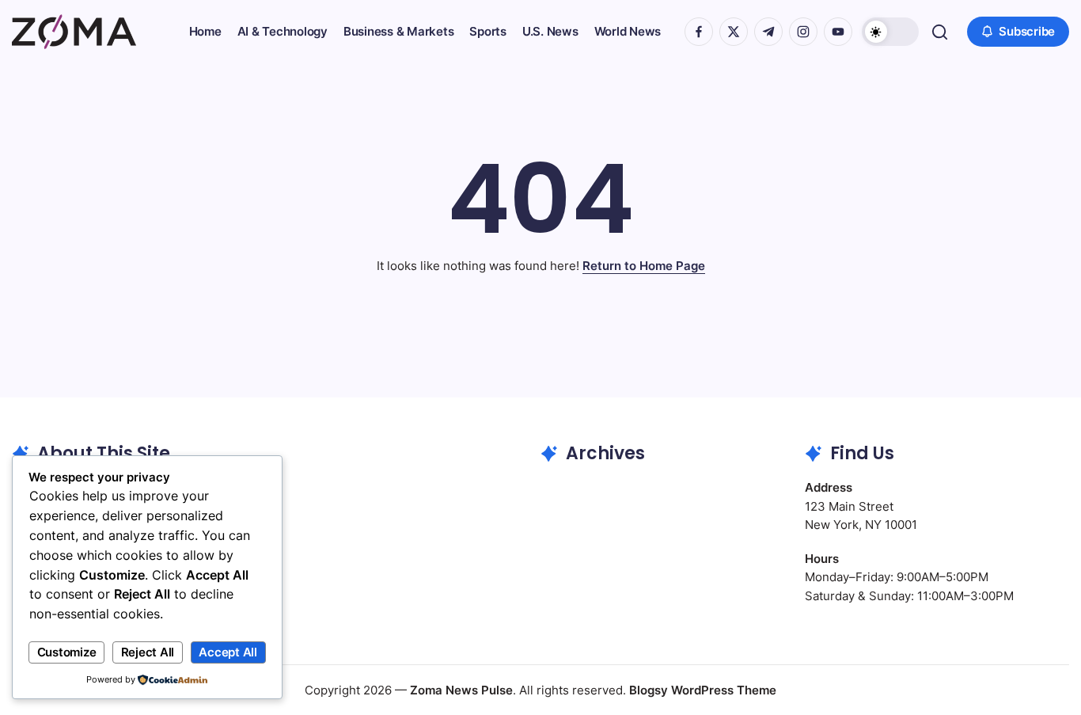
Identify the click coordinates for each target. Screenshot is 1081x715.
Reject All (148, 652)
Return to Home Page (643, 265)
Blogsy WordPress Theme (702, 690)
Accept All (228, 652)
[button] (890, 31)
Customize (67, 652)
